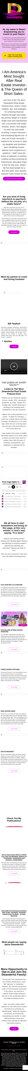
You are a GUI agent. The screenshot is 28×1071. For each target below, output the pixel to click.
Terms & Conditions (17, 1045)
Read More (8, 341)
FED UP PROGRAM (7, 751)
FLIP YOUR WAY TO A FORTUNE (11, 584)
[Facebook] (8, 1033)
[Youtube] (12, 1033)
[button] (14, 21)
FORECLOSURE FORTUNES (10, 669)
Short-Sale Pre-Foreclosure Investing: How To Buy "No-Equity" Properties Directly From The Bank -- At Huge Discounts (14, 913)
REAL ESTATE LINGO (8, 711)
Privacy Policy (10, 1045)
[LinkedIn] (16, 1033)
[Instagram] (19, 1033)
